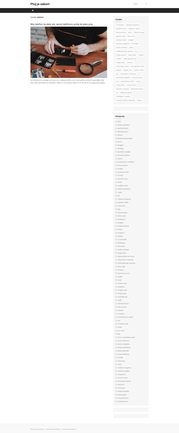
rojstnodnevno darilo (127, 81)
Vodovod (121, 384)
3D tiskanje (120, 25)
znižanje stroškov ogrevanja (125, 100)
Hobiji (120, 192)
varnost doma (131, 85)
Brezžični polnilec (124, 155)
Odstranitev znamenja (125, 260)
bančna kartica (121, 32)
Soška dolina (120, 85)
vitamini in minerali (122, 89)
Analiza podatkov (124, 125)
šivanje (139, 100)
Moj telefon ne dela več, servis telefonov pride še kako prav (61, 24)
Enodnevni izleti (123, 172)
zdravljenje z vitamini (123, 96)
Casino (120, 159)
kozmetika (134, 44)
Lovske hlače (122, 239)
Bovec (120, 142)
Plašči (120, 300)
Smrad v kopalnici (124, 344)
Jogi (119, 209)
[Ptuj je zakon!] (32, 10)
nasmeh (129, 63)
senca (138, 81)
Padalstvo (121, 287)
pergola (118, 70)
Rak (119, 334)
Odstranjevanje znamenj (126, 263)
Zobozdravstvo (123, 398)
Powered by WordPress (53, 429)
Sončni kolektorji (123, 354)
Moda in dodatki (123, 250)
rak (117, 81)
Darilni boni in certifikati (126, 162)
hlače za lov (131, 36)
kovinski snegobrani (122, 44)
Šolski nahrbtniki (123, 351)
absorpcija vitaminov (133, 25)
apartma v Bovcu (134, 29)
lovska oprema (121, 55)
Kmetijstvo (121, 219)
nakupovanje (120, 63)
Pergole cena (122, 290)
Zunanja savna (123, 401)
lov (136, 51)
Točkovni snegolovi (124, 368)
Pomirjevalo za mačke (125, 317)
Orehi (120, 280)
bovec (130, 32)
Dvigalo (120, 169)
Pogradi (120, 310)
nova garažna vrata (137, 66)
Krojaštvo (121, 233)
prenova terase (137, 78)
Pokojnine (121, 314)
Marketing (121, 243)
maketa (141, 55)
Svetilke (120, 357)
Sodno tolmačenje (124, 347)
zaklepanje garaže (126, 93)
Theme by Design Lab (69, 429)
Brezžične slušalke (124, 152)
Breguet (120, 145)
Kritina (120, 229)
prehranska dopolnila (123, 78)
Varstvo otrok (122, 378)
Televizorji (121, 361)
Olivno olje (121, 266)
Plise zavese (122, 307)
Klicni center (122, 216)
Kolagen (120, 223)
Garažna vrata (123, 179)
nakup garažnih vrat (130, 59)
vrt (117, 93)
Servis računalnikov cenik (126, 337)
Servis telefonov (123, 341)
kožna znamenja (121, 47)
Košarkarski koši (123, 226)
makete (118, 59)
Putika (120, 327)
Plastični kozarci (123, 303)
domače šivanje (139, 32)
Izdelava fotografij (124, 199)
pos (117, 74)
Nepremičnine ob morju (126, 256)
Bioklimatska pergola (125, 138)
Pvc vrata (121, 330)
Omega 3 (121, 270)
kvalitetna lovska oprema (124, 51)
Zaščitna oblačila (123, 391)
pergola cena (127, 70)
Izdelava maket (123, 202)
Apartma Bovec (123, 128)
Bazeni (120, 135)
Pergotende (122, 293)
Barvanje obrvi (123, 132)
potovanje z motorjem (128, 74)
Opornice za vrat (123, 273)
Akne (119, 121)
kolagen (131, 40)
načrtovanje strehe (122, 66)
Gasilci (120, 182)
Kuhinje (120, 236)
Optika (120, 276)
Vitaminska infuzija (124, 381)
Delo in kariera (123, 165)
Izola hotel (121, 206)
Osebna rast (122, 283)
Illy (119, 196)
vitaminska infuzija (137, 89)
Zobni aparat (122, 395)
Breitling (120, 148)
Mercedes (121, 246)
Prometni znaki (123, 324)
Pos (119, 320)
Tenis (120, 364)
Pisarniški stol (122, 297)
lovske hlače (132, 55)
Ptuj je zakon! (40, 4)
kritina (131, 47)
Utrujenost (121, 374)
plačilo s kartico (139, 70)
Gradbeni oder (123, 185)
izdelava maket (121, 40)
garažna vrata (120, 36)
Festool (120, 175)
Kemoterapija (122, 212)
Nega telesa (122, 253)
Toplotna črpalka (123, 371)
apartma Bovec (121, 29)
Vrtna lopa (121, 388)
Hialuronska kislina (124, 189)
